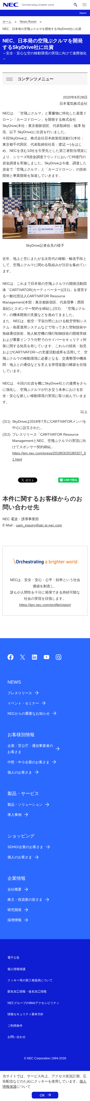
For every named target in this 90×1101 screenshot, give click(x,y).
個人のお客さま (20, 772)
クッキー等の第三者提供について (30, 980)
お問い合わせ (17, 1037)
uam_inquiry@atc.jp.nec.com (39, 525)
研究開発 (15, 910)
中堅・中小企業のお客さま (29, 762)
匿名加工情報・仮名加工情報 (27, 991)
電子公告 (14, 957)
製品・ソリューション (25, 804)
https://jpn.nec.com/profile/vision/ (45, 605)
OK (42, 1095)
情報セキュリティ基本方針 (26, 1014)
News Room (28, 21)
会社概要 (15, 889)
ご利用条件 (15, 1025)
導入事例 (15, 815)
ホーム (7, 21)
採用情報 (15, 920)
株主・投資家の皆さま (25, 899)
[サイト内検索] (75, 4)
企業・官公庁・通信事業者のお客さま (30, 749)
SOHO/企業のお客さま (25, 847)
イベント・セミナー (23, 703)
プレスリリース (20, 693)
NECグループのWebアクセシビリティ (33, 1003)
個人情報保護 (17, 969)
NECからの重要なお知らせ (29, 713)
